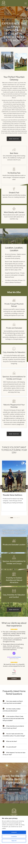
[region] (14, 830)
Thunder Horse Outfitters (12, 495)
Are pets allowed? (11, 747)
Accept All (14, 832)
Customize (14, 836)
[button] (1, 487)
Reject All (14, 840)
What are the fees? (11, 741)
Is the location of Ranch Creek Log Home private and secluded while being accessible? (13, 718)
